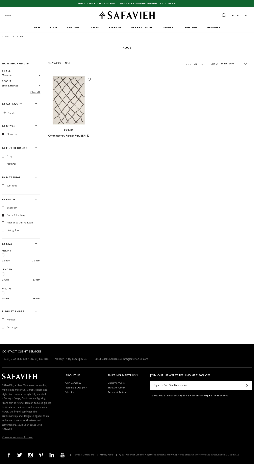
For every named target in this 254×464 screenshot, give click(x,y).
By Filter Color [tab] (14, 148)
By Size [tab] (7, 244)
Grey (9, 156)
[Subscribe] (247, 385)
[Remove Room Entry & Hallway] (39, 86)
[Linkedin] (52, 455)
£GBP (8, 16)
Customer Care (116, 383)
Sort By (214, 64)
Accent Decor (142, 28)
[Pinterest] (41, 455)
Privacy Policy (106, 455)
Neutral (11, 164)
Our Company (73, 383)
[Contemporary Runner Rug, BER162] (68, 100)
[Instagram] (30, 455)
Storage (115, 28)
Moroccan (12, 134)
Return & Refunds (118, 393)
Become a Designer (76, 388)
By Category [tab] (12, 104)
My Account (240, 16)
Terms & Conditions (83, 455)
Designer (213, 28)
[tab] (21, 73)
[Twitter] (20, 455)
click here (222, 396)
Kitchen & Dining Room (20, 223)
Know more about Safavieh (17, 437)
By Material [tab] (11, 178)
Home (5, 37)
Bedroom (12, 208)
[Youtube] (62, 455)
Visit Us (69, 393)
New (37, 28)
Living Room (14, 230)
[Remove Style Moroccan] (39, 75)
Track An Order (116, 388)
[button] (88, 80)
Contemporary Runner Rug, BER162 (68, 136)
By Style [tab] (8, 126)
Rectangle (12, 327)
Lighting (190, 28)
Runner (11, 320)
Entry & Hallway (16, 215)
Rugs (53, 28)
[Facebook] (9, 455)
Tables (94, 28)
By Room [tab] (8, 200)
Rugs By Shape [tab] (13, 312)
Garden (168, 28)
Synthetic (12, 186)
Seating (73, 28)
